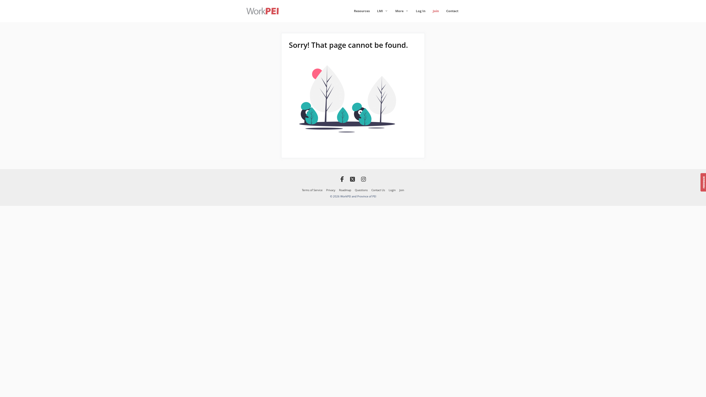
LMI (380, 11)
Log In (420, 11)
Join (436, 11)
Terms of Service (312, 190)
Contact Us (378, 190)
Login (392, 190)
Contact (452, 11)
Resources (362, 11)
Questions (361, 190)
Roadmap (345, 190)
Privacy (330, 190)
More (399, 11)
